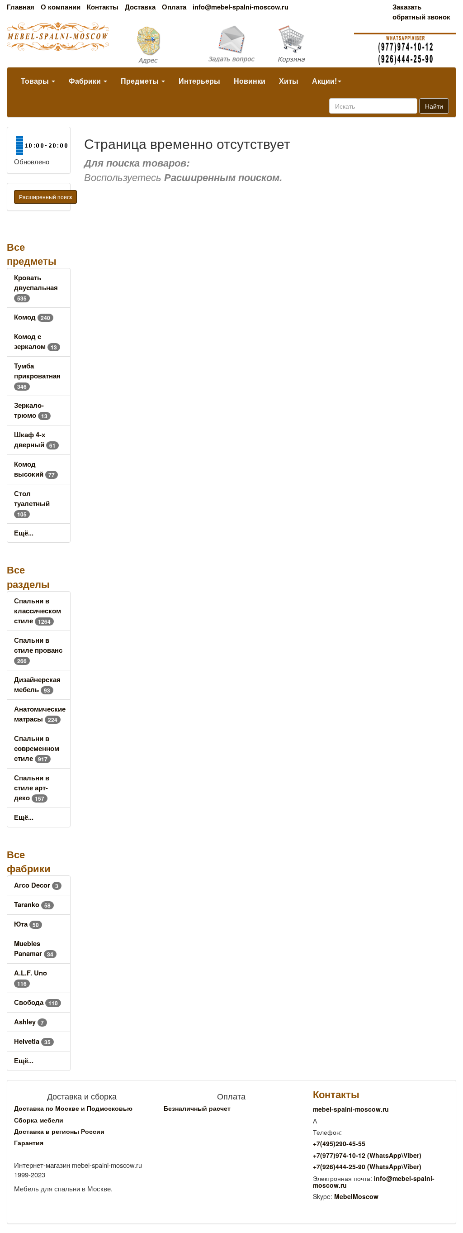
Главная (20, 7)
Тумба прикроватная (37, 376)
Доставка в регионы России (59, 1131)
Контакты (102, 7)
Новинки (249, 81)
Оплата (174, 7)
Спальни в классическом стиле (37, 611)
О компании (60, 7)
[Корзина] (308, 44)
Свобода (36, 1002)
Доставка (140, 7)
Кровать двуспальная (36, 287)
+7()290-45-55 (339, 1143)
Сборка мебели (38, 1119)
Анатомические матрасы (40, 714)
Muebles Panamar (33, 948)
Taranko (32, 904)
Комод (32, 317)
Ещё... (23, 533)
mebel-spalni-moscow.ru (351, 1109)
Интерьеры (199, 81)
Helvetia (32, 1041)
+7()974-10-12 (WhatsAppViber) (367, 1155)
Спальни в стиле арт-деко (31, 788)
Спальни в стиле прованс (38, 650)
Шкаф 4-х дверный (35, 439)
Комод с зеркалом (35, 341)
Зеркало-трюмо (30, 410)
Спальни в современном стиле (36, 748)
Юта (26, 924)
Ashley (29, 1022)
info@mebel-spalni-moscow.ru (240, 7)
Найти (434, 105)
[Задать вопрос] (232, 44)
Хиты (288, 81)
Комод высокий (34, 469)
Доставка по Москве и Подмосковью (73, 1108)
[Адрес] (154, 44)
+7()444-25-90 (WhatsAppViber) (367, 1166)
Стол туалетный (32, 503)
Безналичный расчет (197, 1108)
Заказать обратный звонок (421, 12)
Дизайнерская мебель (37, 684)
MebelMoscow (356, 1196)
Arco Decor (36, 885)
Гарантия (28, 1142)
